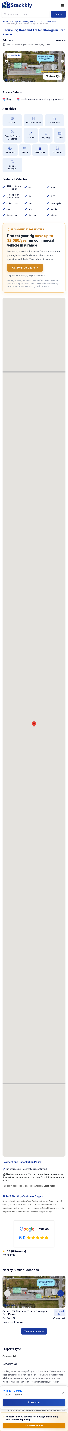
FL (42, 22)
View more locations (34, 1331)
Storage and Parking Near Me (24, 22)
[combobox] (25, 14)
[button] (7, 1293)
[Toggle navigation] (62, 5)
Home (5, 22)
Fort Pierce (51, 22)
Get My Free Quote (34, 1425)
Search (58, 14)
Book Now (34, 1402)
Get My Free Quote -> (25, 267)
